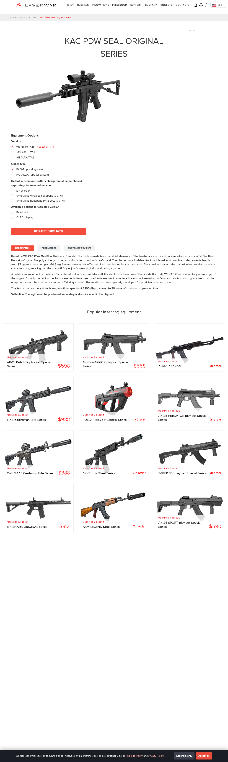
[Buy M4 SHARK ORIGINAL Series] (38, 508)
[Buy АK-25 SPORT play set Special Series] (190, 508)
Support (136, 5)
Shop (70, 5)
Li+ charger (23, 191)
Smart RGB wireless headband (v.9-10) (39, 195)
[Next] (193, 30)
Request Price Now (48, 231)
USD (219, 5)
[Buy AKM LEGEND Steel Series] (114, 508)
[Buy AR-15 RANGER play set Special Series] (38, 347)
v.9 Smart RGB (25, 147)
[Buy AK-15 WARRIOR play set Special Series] (114, 347)
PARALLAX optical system (32, 174)
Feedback (22, 212)
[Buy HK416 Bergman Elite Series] (38, 401)
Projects (166, 5)
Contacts (182, 5)
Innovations (100, 5)
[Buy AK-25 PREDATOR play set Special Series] (190, 401)
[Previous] (190, 30)
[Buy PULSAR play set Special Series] (114, 401)
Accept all (203, 755)
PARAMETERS (49, 248)
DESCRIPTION (22, 248)
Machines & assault (17, 357)
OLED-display (24, 217)
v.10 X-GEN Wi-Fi (26, 152)
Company (151, 5)
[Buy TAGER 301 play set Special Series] (190, 454)
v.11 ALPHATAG (25, 157)
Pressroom (119, 5)
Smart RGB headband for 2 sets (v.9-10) (40, 200)
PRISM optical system (29, 169)
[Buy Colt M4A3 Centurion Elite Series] (38, 454)
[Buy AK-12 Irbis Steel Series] (114, 454)
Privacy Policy (155, 755)
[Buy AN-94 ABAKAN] (190, 347)
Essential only (184, 755)
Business (83, 5)
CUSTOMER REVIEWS (79, 248)
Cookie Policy (135, 755)
